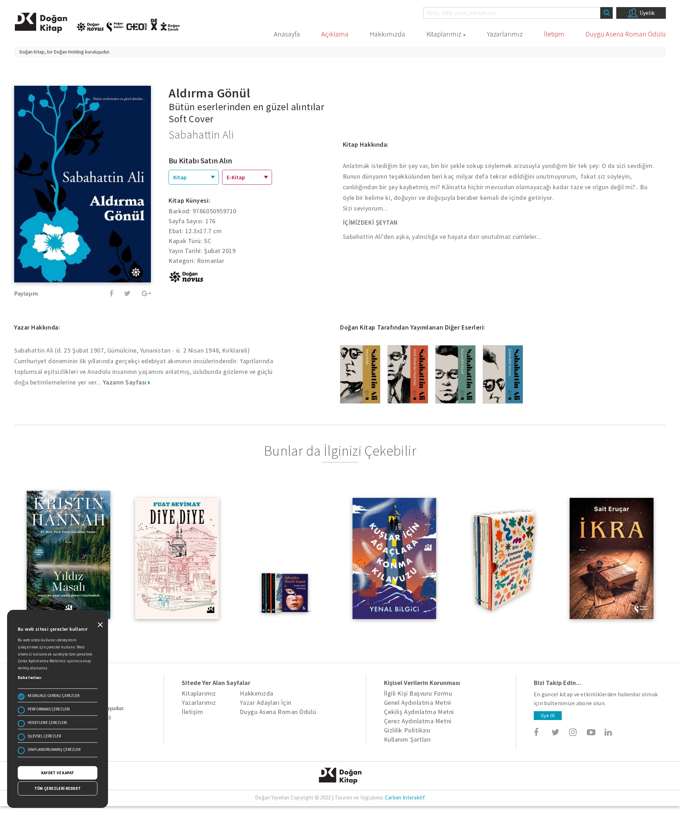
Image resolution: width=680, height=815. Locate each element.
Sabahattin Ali (201, 135)
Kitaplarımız (443, 33)
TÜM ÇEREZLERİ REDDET (57, 788)
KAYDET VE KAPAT (57, 772)
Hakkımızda (387, 33)
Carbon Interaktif (405, 797)
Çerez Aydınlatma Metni (418, 721)
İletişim (554, 33)
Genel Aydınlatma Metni (417, 702)
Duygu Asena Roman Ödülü (625, 33)
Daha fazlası (29, 677)
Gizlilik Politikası (407, 730)
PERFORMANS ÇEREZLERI (49, 709)
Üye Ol (548, 715)
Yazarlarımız (505, 33)
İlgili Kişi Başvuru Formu (418, 693)
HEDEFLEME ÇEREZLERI (47, 722)
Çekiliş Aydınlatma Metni (419, 712)
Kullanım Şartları (407, 739)
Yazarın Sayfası (125, 382)
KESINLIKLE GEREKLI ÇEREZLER (53, 695)
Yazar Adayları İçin (265, 702)
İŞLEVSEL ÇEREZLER (44, 736)
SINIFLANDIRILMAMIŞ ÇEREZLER (54, 749)
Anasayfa (287, 33)
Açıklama (334, 33)
